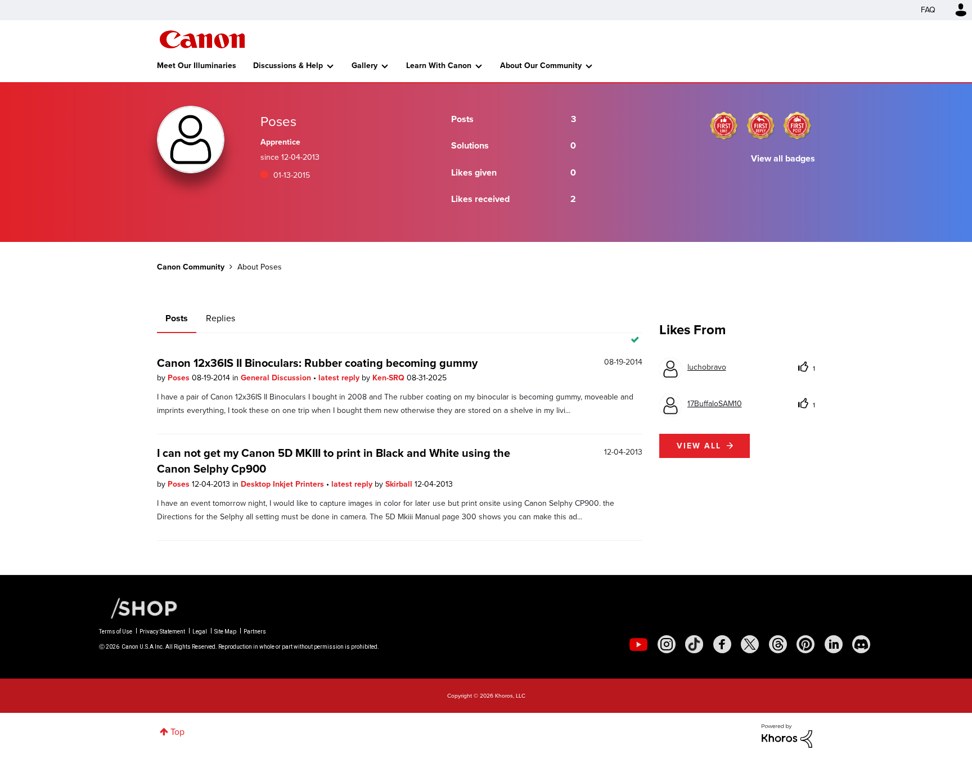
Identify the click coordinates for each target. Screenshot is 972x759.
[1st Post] (797, 125)
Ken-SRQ (389, 378)
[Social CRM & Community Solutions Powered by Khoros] (787, 735)
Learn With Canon (438, 65)
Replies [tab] (220, 318)
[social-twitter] (750, 644)
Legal (199, 631)
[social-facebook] (722, 644)
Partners (255, 631)
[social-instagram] (667, 644)
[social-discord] (861, 644)
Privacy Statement (162, 631)
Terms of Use (115, 631)
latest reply (340, 378)
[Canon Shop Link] (138, 608)
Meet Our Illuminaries (196, 65)
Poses (180, 378)
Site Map (225, 631)
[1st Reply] (760, 125)
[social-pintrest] (805, 644)
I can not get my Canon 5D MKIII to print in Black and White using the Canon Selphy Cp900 (333, 460)
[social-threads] (778, 644)
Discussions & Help (288, 65)
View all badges (783, 158)
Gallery (364, 65)
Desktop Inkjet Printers (283, 484)
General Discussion (277, 378)
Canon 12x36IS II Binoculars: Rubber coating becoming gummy (317, 362)
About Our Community (541, 65)
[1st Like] (724, 125)
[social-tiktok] (694, 644)
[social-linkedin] (834, 644)
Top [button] (177, 731)
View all (699, 446)
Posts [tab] (176, 318)
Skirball (400, 484)
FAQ (928, 10)
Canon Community (202, 39)
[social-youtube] (638, 644)
